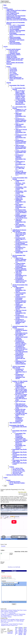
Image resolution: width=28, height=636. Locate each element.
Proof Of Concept (13, 50)
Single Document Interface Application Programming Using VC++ (20, 147)
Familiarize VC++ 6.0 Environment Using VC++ (20, 111)
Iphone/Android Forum (15, 77)
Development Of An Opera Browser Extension (20, 249)
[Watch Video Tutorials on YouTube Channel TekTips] (20, 634)
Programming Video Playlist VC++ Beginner (21, 439)
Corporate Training (11, 11)
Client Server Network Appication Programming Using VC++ (21, 131)
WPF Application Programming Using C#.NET (20, 226)
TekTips (17, 619)
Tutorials (8, 82)
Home (4, 5)
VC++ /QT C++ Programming (17, 25)
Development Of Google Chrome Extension (21, 242)
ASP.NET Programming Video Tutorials (18, 367)
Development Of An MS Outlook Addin (21, 252)
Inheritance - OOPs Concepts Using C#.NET (20, 184)
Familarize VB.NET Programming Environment (20, 298)
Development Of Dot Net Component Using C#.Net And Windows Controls (21, 211)
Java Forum (12, 72)
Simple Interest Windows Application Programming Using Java (20, 260)
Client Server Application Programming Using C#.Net (20, 221)
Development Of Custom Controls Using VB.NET (21, 317)
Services (5, 46)
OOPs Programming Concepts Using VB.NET (20, 294)
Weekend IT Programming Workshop (16, 18)
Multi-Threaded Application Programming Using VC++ (20, 126)
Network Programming (15, 43)
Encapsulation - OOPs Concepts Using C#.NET (21, 188)
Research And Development (13, 49)
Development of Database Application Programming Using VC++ (20, 142)
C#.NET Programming (15, 26)
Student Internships (11, 56)
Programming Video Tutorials (17, 85)
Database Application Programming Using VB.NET (20, 302)
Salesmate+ (22, 619)
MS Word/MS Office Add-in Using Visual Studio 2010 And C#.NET (20, 234)
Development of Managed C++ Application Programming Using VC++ (20, 157)
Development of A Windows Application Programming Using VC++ (20, 120)
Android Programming (15, 38)
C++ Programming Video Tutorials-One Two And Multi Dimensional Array (20, 102)
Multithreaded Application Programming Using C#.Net (20, 201)
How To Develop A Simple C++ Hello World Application (20, 92)
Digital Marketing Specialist (13, 17)
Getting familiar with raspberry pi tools (20, 387)
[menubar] (14, 614)
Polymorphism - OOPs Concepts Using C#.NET (21, 192)
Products (11, 466)
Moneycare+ (4, 620)
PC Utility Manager (19, 620)
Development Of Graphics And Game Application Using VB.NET (20, 321)
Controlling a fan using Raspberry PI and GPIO (21, 415)
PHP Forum (12, 76)
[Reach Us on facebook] (16, 634)
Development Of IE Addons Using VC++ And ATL (20, 239)
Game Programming (14, 42)
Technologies (9, 9)
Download (3, 546)
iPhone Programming (14, 37)
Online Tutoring (4, 611)
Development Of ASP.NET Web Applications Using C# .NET (21, 371)
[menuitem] (2, 610)
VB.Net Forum (13, 70)
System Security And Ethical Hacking (15, 15)
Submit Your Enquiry (18, 624)
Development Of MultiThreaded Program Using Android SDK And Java (20, 357)
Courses (5, 7)
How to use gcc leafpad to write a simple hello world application (21, 396)
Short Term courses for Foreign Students (16, 19)
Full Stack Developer (11, 14)
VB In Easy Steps (16, 473)
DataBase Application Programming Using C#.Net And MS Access (21, 216)
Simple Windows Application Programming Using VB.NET (20, 289)
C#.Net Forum (13, 69)
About (2, 610)
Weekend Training (12, 610)
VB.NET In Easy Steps (18, 469)
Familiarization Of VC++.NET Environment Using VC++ (20, 163)
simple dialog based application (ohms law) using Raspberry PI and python (21, 406)
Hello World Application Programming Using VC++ (20, 115)
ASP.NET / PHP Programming (17, 30)
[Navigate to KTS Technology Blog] (25, 634)
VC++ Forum (12, 68)
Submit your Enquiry (11, 57)
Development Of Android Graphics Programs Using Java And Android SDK (20, 343)
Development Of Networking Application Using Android (21, 352)
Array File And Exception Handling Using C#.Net (20, 196)
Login (5, 485)
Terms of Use (14, 625)
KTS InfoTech (4, 619)
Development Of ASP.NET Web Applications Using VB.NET (20, 376)
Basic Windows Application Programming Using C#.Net (20, 206)
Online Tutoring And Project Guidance (16, 10)
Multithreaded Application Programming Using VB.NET (20, 306)
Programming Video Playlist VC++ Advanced (20, 447)
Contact (5, 477)
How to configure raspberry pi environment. (19, 384)
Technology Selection (14, 53)
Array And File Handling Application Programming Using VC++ (20, 173)
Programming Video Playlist (16, 425)
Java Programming (14, 29)
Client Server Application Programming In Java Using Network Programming (21, 275)
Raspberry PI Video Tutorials (19, 381)
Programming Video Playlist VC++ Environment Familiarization (20, 435)
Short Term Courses (22, 610)
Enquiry (8, 480)
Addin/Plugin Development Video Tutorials (19, 230)
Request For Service (6, 625)
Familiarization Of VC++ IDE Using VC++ (20, 168)
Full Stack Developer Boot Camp (14, 474)
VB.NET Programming (15, 27)
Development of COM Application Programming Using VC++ (21, 136)
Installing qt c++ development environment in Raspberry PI (19, 419)
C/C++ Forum (13, 73)
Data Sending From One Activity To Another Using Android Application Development (21, 337)
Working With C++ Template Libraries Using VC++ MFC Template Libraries (20, 96)
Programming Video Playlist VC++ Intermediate (20, 443)
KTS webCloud (4, 622)
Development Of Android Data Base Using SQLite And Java (21, 348)
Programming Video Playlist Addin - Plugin (19, 460)
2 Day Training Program (12, 13)
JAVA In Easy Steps (17, 472)
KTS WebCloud (10, 632)
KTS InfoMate (11, 619)
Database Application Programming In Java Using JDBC (21, 270)
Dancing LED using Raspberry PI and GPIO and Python (20, 411)
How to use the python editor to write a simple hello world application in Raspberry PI (21, 391)
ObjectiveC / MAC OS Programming (15, 32)
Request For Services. (14, 481)
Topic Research (13, 51)
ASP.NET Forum (13, 74)
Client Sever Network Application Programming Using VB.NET (20, 312)
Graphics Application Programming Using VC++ (20, 152)
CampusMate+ (10, 620)
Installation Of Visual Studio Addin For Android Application (20, 362)
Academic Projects (13, 611)
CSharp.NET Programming (7, 614)
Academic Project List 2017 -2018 (14, 58)
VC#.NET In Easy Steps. (18, 470)
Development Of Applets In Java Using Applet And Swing (21, 281)
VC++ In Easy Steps (17, 468)
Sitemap (3, 624)
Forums (8, 66)
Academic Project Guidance (13, 54)
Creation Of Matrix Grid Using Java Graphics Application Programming (20, 265)
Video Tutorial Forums (15, 422)
